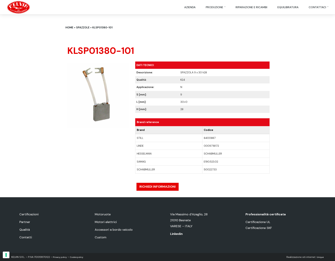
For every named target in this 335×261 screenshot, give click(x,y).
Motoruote (103, 214)
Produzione (215, 7)
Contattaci (318, 7)
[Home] (18, 7)
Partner (24, 222)
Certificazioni (29, 214)
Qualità (24, 230)
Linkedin (176, 234)
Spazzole (83, 27)
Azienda (190, 7)
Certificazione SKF (258, 228)
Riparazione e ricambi (251, 7)
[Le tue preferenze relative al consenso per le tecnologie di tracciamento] (6, 255)
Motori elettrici (106, 222)
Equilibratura (288, 7)
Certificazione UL (257, 222)
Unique (320, 257)
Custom (100, 237)
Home (69, 27)
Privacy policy (60, 257)
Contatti (25, 237)
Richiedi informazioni (157, 187)
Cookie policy (76, 257)
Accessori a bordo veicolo (114, 230)
